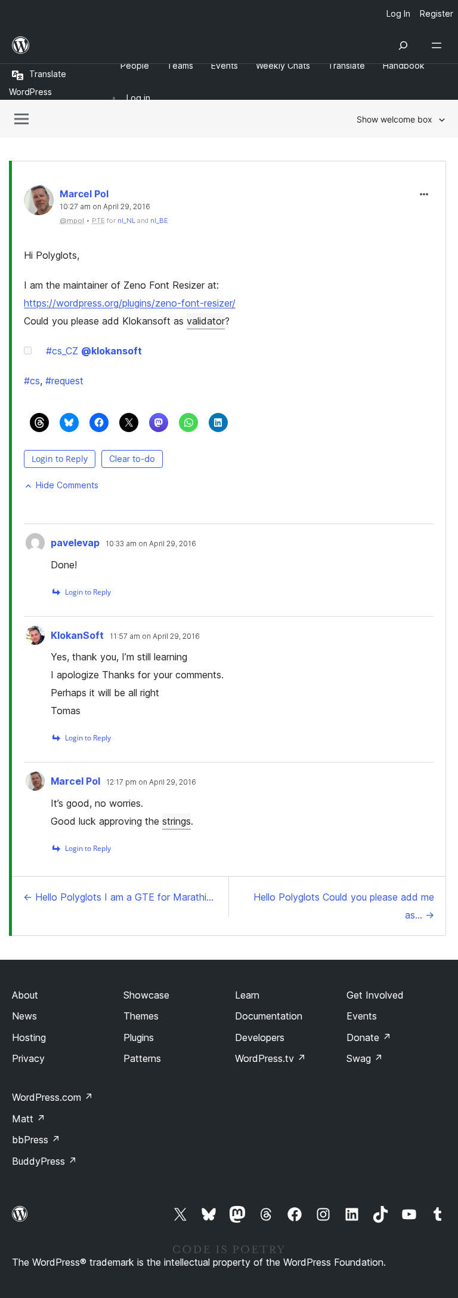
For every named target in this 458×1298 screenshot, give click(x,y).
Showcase (146, 995)
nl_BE (159, 220)
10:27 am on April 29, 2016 (105, 207)
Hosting (29, 1037)
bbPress (36, 1140)
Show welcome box (394, 119)
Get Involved (375, 995)
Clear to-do (132, 459)
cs (32, 381)
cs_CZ (62, 351)
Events (361, 1016)
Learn (247, 995)
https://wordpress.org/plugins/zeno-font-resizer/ (130, 303)
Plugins (138, 1037)
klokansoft (111, 351)
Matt (28, 1119)
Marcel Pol (84, 194)
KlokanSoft (77, 635)
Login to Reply (60, 458)
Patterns (142, 1058)
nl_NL (126, 220)
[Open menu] (439, 45)
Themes (141, 1016)
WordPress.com (52, 1097)
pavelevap (75, 543)
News (24, 1016)
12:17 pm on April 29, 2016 (151, 782)
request (64, 381)
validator (206, 321)
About (25, 995)
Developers (259, 1037)
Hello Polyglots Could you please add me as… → (343, 906)
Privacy (28, 1058)
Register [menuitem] (436, 13)
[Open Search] (403, 45)
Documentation (268, 1016)
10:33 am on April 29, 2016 (151, 544)
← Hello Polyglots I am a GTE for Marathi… (118, 897)
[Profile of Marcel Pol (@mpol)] (39, 203)
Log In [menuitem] (398, 13)
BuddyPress (44, 1161)
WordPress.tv (270, 1058)
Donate (368, 1037)
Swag (364, 1058)
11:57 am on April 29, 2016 (155, 636)
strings (176, 821)
